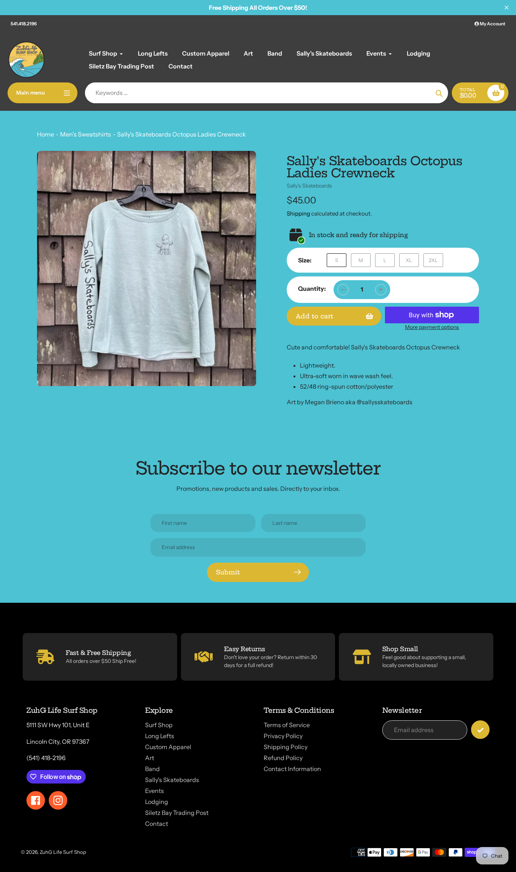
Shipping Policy (285, 747)
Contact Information (292, 769)
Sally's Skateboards (309, 185)
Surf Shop (159, 725)
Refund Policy (283, 758)
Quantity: (312, 288)
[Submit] (480, 729)
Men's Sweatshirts (85, 134)
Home (45, 134)
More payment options (432, 327)
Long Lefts (159, 736)
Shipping (298, 213)
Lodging (156, 801)
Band (152, 769)
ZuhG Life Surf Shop (63, 852)
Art (149, 758)
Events (154, 790)
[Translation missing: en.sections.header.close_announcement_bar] (506, 7)
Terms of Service (287, 725)
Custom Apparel (168, 747)
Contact (156, 823)
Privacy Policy (283, 736)
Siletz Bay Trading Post (177, 812)
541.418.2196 (24, 23)
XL (409, 260)
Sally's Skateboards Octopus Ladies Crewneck (181, 134)
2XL (433, 260)
